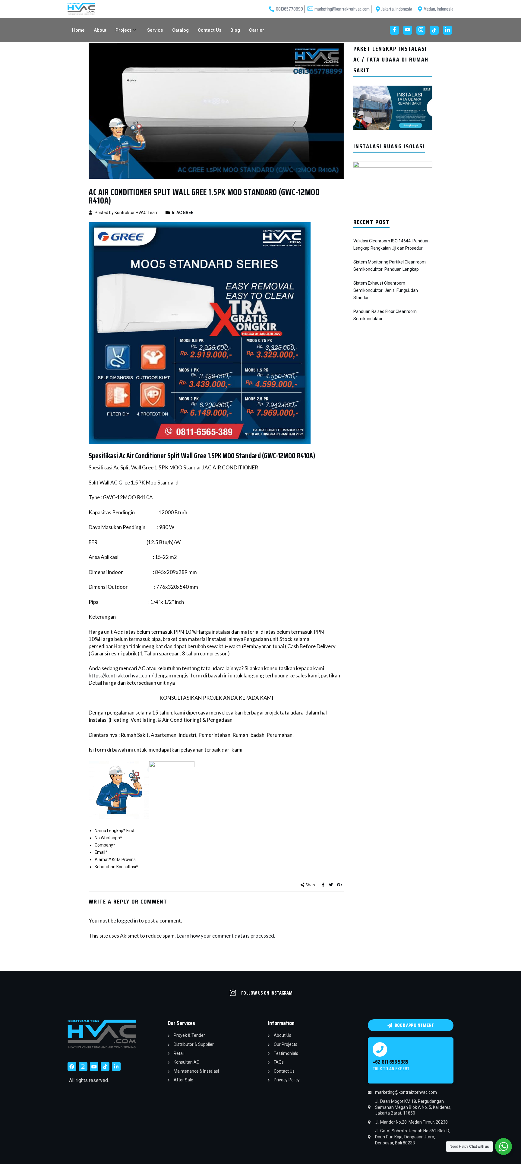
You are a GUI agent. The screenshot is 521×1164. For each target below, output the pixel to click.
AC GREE (184, 212)
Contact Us (209, 30)
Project (123, 30)
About (100, 30)
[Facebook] (394, 30)
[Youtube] (407, 30)
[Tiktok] (105, 1066)
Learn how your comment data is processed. (226, 935)
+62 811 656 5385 (390, 1062)
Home (78, 30)
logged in (127, 920)
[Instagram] (420, 30)
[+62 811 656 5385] (380, 1049)
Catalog (180, 30)
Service (155, 30)
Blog (235, 30)
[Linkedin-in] (116, 1066)
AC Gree (120, 482)
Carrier (256, 30)
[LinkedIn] (447, 30)
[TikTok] (434, 30)
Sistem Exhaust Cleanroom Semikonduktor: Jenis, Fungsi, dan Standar (385, 290)
